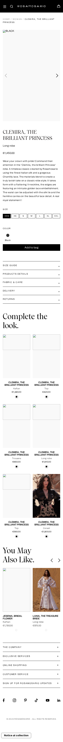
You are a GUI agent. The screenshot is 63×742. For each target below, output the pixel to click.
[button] (57, 75)
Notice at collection (16, 735)
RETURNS (9, 299)
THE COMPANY (12, 647)
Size (5, 209)
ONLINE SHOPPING (15, 665)
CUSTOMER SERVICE (16, 674)
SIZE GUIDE (10, 265)
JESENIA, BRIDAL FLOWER (12, 617)
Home (6, 19)
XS (16, 360)
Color (7, 228)
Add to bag (31, 247)
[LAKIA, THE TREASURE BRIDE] (46, 590)
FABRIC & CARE (13, 282)
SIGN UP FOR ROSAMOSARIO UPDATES (27, 683)
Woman (17, 19)
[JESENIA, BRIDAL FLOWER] (16, 590)
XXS (10, 360)
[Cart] (58, 7)
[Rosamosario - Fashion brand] (32, 4)
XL (15, 363)
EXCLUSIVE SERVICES (16, 656)
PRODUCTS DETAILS (15, 274)
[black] (8, 235)
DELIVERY (9, 291)
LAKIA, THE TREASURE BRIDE (45, 617)
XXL (21, 363)
